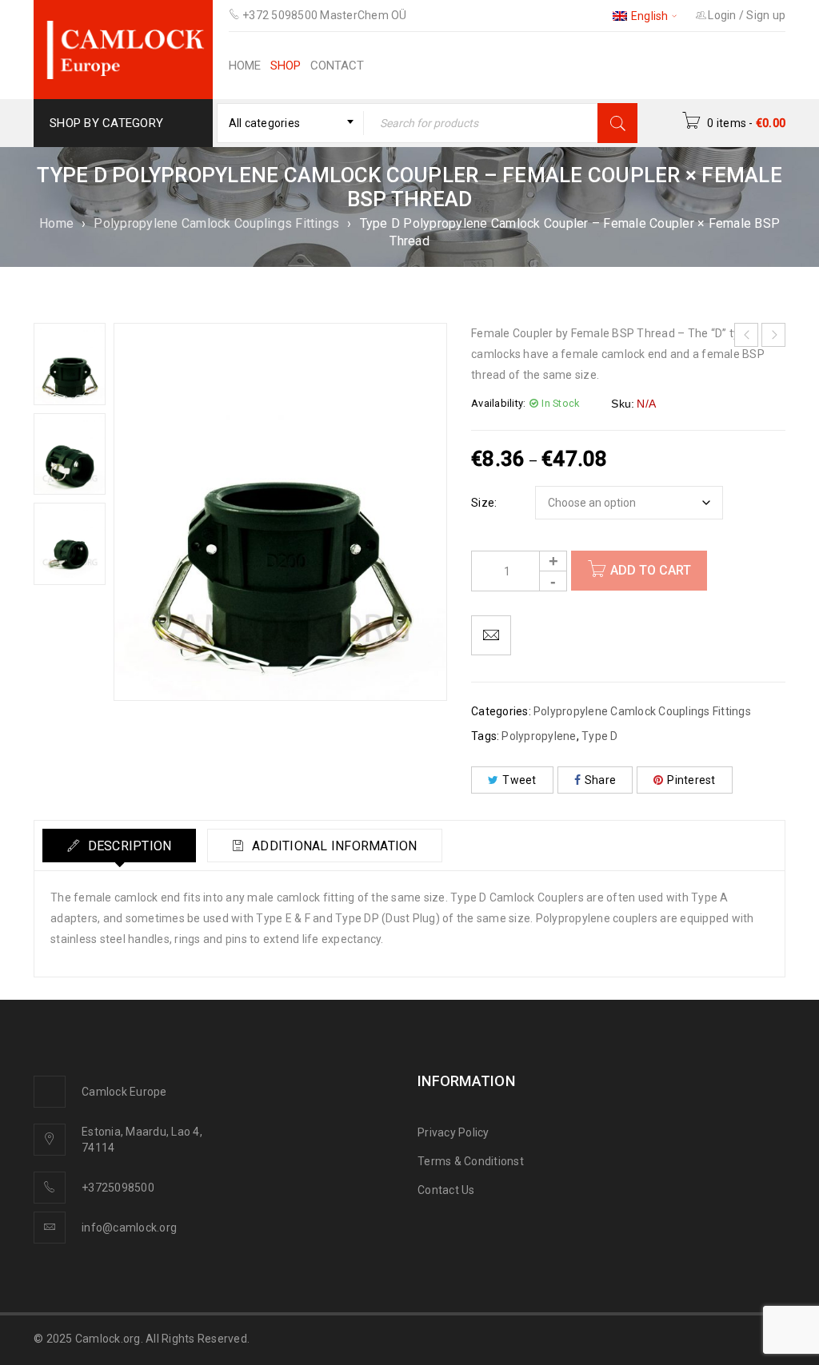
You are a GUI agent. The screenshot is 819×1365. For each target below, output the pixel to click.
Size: (484, 502)
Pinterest (691, 780)
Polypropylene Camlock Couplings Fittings (216, 223)
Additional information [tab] (333, 846)
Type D (599, 736)
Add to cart (650, 570)
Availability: (498, 403)
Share (600, 780)
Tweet (519, 780)
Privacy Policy (453, 1132)
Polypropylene (538, 736)
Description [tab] (127, 846)
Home (56, 223)
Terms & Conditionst (470, 1161)
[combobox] (290, 123)
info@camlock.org (129, 1227)
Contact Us (446, 1190)
